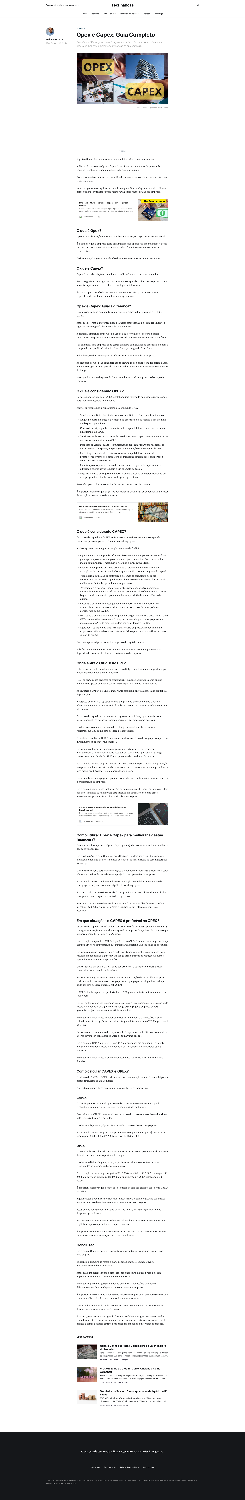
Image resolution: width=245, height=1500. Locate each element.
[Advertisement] (122, 132)
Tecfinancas (122, 5)
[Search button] (198, 5)
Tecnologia (158, 14)
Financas (81, 29)
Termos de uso (109, 14)
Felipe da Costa (54, 39)
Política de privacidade (129, 14)
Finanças (146, 14)
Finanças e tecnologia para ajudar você (62, 5)
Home (84, 14)
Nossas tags (148, 1467)
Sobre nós (95, 14)
